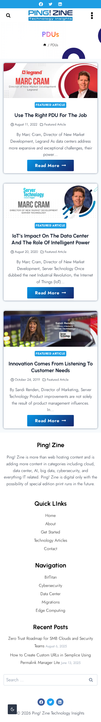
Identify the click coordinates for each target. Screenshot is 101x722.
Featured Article (50, 105)
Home (50, 515)
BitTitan (51, 577)
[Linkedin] (60, 4)
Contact (50, 549)
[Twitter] (50, 4)
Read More (53, 166)
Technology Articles (50, 540)
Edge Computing (50, 610)
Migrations (51, 602)
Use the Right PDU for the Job (51, 115)
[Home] (45, 44)
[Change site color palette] (12, 709)
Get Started (50, 532)
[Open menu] (91, 15)
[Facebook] (41, 4)
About (50, 524)
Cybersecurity (50, 585)
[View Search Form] (8, 15)
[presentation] (50, 80)
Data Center (50, 594)
